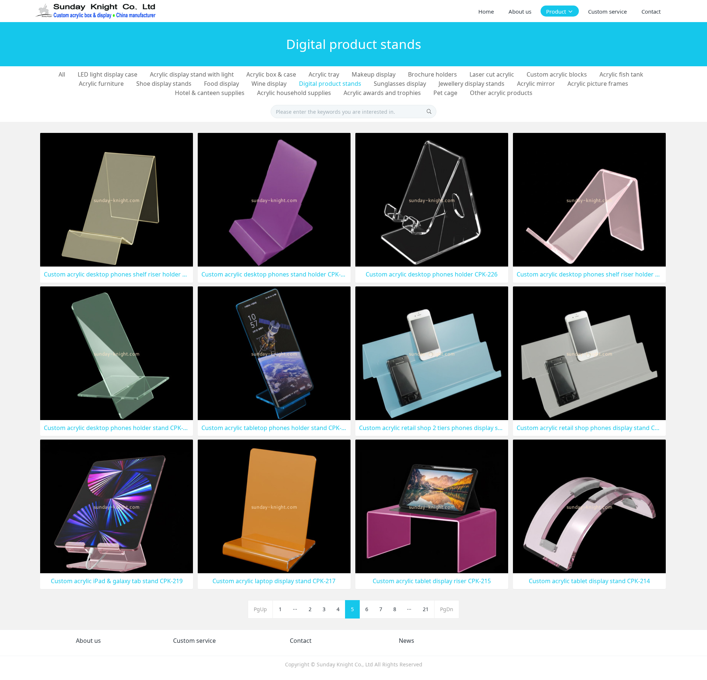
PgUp (260, 609)
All (62, 74)
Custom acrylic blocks (557, 74)
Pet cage (445, 93)
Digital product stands (330, 84)
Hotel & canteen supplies (210, 93)
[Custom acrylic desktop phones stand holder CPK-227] (274, 199)
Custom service (194, 641)
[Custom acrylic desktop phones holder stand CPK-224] (116, 352)
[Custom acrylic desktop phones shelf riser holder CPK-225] (589, 199)
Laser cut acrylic (491, 74)
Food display (221, 84)
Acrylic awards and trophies (382, 93)
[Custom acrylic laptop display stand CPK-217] (274, 505)
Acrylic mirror (536, 84)
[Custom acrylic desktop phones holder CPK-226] (431, 199)
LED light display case (107, 74)
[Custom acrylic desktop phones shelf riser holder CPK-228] (116, 199)
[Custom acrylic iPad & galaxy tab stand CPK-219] (116, 505)
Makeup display (373, 74)
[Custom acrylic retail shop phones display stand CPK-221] (589, 352)
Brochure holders (432, 74)
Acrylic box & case (271, 74)
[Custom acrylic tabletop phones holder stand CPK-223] (274, 352)
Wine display (269, 84)
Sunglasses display (400, 84)
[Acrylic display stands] (95, 11)
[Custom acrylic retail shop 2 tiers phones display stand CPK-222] (431, 352)
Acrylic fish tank (621, 74)
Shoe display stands (163, 84)
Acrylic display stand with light (192, 74)
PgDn (446, 609)
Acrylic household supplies (294, 93)
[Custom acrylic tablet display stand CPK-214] (589, 505)
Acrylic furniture (101, 84)
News (406, 641)
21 (426, 609)
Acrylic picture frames (597, 84)
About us (88, 641)
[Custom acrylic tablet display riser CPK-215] (431, 505)
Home (486, 11)
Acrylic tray (324, 74)
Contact (301, 641)
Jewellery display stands (471, 84)
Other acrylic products (501, 93)
